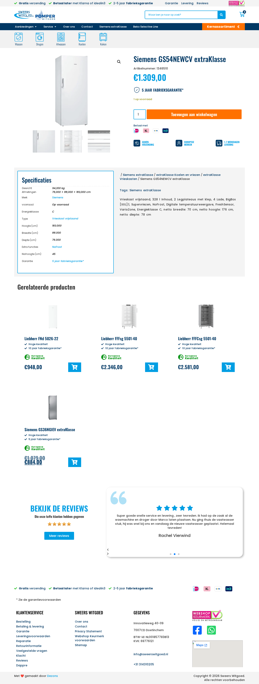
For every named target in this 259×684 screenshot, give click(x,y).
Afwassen (61, 44)
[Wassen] (18, 37)
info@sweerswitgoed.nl (151, 654)
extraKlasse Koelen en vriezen (178, 175)
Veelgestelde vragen (31, 651)
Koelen (82, 44)
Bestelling (23, 622)
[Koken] (103, 37)
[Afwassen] (60, 37)
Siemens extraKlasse (138, 175)
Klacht (21, 656)
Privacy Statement (88, 631)
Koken (103, 44)
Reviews (22, 660)
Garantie (22, 631)
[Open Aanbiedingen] (35, 27)
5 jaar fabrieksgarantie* (68, 261)
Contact (81, 626)
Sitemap (81, 645)
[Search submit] (221, 15)
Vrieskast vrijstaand (65, 218)
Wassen (18, 44)
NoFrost (57, 247)
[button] (119, 61)
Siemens (57, 197)
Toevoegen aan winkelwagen (194, 114)
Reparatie (23, 641)
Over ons (81, 622)
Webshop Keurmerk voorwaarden (89, 638)
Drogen (39, 44)
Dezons (52, 676)
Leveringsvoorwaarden (33, 636)
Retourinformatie (28, 646)
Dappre (21, 665)
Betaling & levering (30, 626)
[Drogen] (39, 37)
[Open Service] (55, 27)
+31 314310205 (144, 664)
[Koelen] (82, 37)
